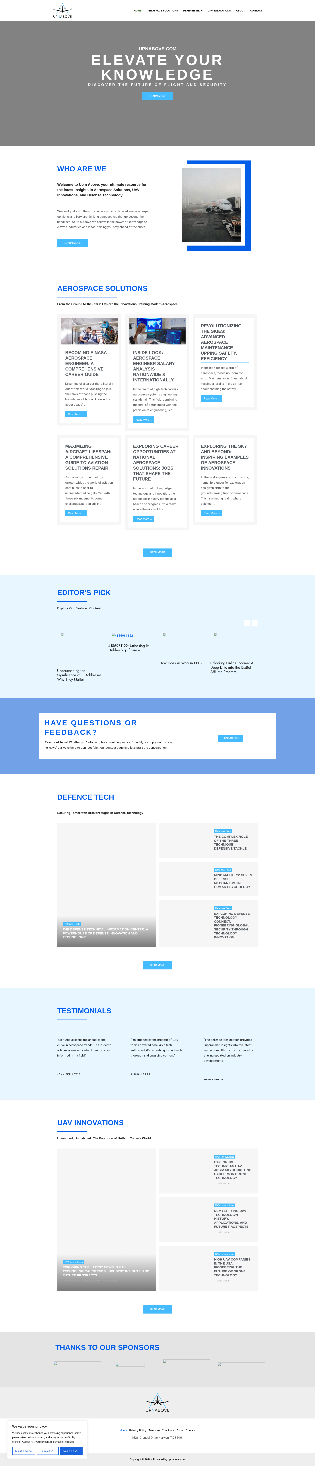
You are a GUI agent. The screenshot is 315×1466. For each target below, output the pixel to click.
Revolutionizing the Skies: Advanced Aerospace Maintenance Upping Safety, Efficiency (221, 342)
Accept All (71, 1450)
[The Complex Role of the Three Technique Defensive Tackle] (184, 840)
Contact (190, 1430)
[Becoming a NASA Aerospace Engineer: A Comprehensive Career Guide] (89, 333)
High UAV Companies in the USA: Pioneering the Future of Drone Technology (232, 1267)
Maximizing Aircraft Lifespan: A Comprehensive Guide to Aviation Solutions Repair (88, 457)
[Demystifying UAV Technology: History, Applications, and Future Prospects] (184, 1219)
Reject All (48, 1450)
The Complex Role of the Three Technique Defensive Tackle (231, 842)
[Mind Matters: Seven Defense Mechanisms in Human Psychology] (184, 879)
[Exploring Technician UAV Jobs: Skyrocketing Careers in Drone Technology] (184, 1171)
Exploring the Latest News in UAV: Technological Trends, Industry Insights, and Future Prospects (106, 1271)
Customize (23, 1450)
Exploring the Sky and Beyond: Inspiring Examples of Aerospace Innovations (225, 457)
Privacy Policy (137, 1430)
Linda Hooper (72, 1280)
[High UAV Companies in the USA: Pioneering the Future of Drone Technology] (184, 1268)
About (180, 1430)
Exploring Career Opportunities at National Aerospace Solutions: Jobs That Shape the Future (155, 462)
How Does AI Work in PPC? (181, 663)
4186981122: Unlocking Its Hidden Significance (128, 648)
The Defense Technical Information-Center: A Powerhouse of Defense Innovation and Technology (105, 933)
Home (123, 1430)
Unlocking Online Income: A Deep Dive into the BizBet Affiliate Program (231, 667)
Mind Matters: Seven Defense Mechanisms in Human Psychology (233, 881)
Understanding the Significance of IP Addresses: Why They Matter (79, 675)
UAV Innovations (73, 1262)
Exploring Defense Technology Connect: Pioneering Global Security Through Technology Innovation (232, 925)
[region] (47, 1439)
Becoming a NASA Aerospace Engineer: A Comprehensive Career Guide (86, 363)
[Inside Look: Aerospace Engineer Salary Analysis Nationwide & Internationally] (157, 333)
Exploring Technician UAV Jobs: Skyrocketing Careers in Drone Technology (232, 1170)
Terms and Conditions (161, 1430)
